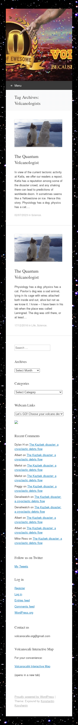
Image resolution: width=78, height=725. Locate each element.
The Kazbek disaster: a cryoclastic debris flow (36, 446)
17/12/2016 (21, 325)
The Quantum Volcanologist (27, 159)
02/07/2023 (21, 215)
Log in (18, 594)
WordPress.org (24, 612)
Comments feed (24, 606)
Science (36, 215)
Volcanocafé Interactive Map (32, 666)
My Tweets (21, 566)
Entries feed (22, 600)
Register (20, 588)
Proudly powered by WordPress (34, 697)
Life (33, 325)
